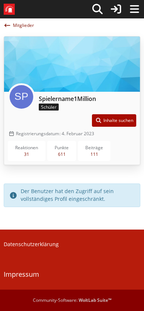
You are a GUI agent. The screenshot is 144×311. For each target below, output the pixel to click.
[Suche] (97, 9)
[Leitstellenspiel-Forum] (9, 9)
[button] (114, 120)
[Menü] (134, 9)
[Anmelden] (116, 9)
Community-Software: (72, 300)
